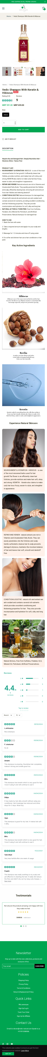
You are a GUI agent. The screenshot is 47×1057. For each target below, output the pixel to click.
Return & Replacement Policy (24, 992)
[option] (23, 913)
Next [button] (43, 71)
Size (3, 110)
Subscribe (39, 966)
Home (9, 16)
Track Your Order (23, 1012)
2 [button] (23, 926)
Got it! (8, 1053)
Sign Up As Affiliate (23, 1016)
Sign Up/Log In (24, 1008)
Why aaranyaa (23, 1004)
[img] (7, 100)
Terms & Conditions (23, 988)
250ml (5, 115)
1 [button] (21, 926)
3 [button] (25, 926)
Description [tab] (7, 148)
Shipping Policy (23, 980)
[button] (31, 678)
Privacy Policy (23, 984)
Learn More (25, 1051)
